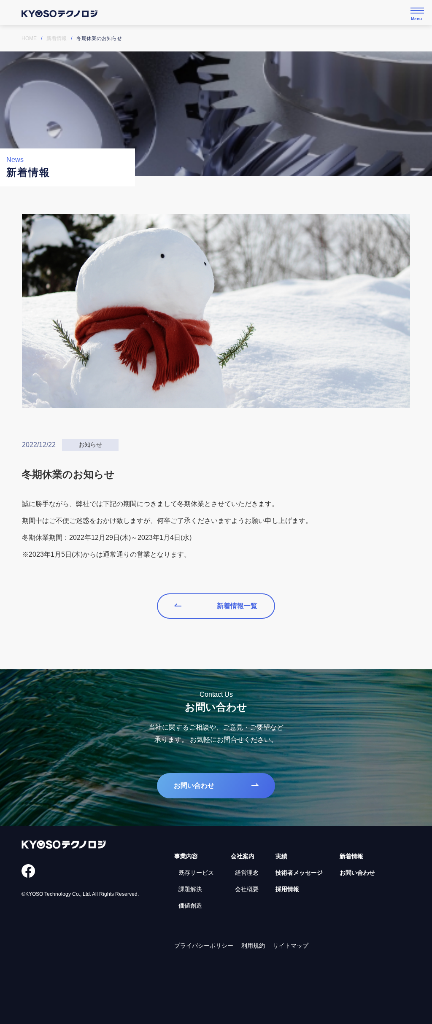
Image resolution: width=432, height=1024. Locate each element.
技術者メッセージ (299, 872)
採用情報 (287, 889)
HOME (29, 38)
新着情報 (56, 38)
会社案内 (242, 856)
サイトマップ (290, 945)
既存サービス (196, 872)
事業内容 (186, 856)
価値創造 (190, 905)
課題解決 (190, 889)
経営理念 (247, 872)
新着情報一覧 (237, 605)
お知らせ (90, 444)
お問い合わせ (194, 785)
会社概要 (247, 889)
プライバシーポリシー (203, 945)
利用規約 (253, 945)
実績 (281, 856)
